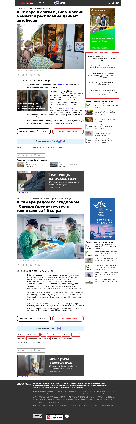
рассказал (62, 85)
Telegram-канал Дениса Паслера (27, 260)
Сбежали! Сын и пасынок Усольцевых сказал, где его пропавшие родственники (107, 126)
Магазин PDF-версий (69, 383)
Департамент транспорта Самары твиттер (30, 70)
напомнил (69, 108)
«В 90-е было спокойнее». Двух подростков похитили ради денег (106, 280)
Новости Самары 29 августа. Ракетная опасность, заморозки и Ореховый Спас (102, 58)
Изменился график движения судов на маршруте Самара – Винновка (69, 164)
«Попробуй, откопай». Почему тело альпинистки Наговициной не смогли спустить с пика (106, 274)
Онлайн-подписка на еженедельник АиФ (92, 383)
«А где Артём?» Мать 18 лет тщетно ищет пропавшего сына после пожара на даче (106, 267)
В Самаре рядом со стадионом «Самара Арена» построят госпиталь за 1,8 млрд (102, 75)
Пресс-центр (55, 383)
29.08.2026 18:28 (22, 199)
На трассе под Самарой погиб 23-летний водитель (102, 84)
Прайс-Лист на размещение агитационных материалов (70, 385)
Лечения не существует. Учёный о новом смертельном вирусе (106, 259)
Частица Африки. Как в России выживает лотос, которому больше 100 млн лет (106, 246)
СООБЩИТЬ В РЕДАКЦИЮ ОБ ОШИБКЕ (72, 387)
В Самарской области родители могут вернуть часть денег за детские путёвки (102, 92)
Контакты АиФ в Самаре (99, 385)
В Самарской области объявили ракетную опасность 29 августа (102, 67)
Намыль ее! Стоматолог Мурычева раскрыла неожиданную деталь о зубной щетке (106, 253)
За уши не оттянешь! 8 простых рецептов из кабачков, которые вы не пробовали (107, 119)
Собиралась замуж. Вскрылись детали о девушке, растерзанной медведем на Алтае (105, 140)
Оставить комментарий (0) (68, 131)
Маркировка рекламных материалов (45, 387)
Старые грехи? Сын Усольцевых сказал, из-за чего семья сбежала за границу (106, 105)
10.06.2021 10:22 (21, 8)
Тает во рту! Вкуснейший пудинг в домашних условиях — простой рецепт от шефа (106, 112)
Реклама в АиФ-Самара (41, 385)
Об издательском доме (41, 383)
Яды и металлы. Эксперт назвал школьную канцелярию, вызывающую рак (105, 133)
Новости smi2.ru (24, 192)
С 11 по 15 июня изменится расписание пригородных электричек (34, 164)
